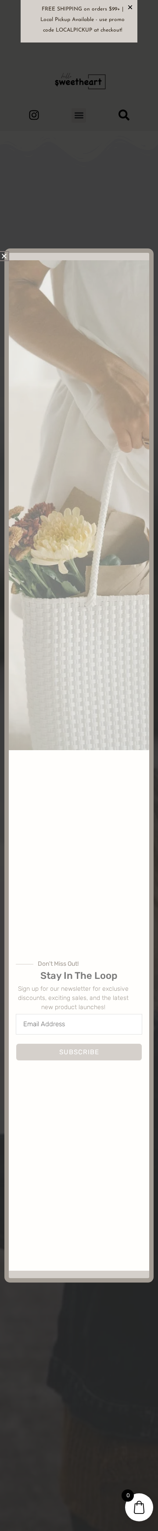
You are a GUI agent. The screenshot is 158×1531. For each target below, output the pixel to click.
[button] (4, 256)
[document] (79, 765)
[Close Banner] (130, 7)
